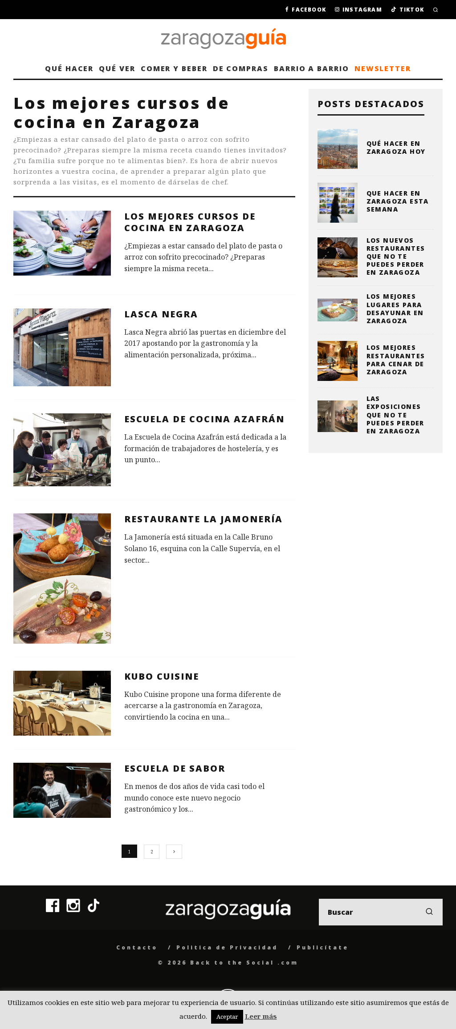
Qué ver (117, 68)
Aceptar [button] (227, 1017)
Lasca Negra (161, 314)
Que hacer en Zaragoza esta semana (397, 201)
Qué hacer (69, 68)
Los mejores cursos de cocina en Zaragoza (190, 222)
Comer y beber (174, 68)
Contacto (137, 947)
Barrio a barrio (311, 68)
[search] (429, 912)
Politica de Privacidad (227, 947)
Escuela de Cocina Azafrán (204, 419)
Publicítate (323, 947)
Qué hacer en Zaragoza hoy (396, 147)
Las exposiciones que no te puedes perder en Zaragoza (395, 414)
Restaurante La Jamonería (203, 519)
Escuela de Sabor (174, 768)
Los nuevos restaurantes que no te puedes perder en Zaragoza (395, 256)
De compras (241, 68)
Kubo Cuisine (161, 676)
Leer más (261, 1016)
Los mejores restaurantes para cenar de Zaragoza (395, 359)
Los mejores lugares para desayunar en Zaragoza (395, 308)
